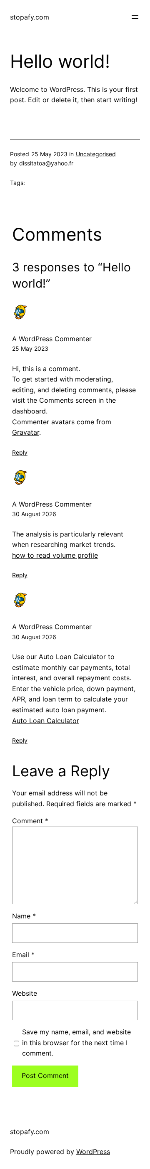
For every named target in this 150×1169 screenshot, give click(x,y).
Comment (30, 821)
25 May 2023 (30, 348)
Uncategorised (96, 154)
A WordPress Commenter (52, 339)
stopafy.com (29, 17)
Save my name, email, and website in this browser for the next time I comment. (76, 1042)
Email (23, 954)
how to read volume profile (55, 555)
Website (24, 993)
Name (24, 916)
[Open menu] (135, 17)
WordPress (93, 1151)
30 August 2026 (34, 513)
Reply (20, 452)
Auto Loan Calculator (45, 720)
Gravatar (25, 432)
